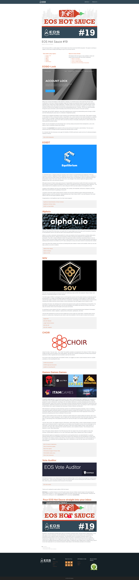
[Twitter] (71, 562)
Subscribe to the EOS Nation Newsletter (80, 62)
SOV (47, 58)
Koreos (79, 561)
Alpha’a (47, 58)
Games (47, 60)
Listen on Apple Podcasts (77, 61)
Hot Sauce (45, 546)
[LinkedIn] (69, 565)
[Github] (71, 565)
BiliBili (79, 564)
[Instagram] (66, 565)
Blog (54, 564)
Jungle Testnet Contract (48, 323)
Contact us (55, 566)
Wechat (79, 563)
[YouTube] (69, 562)
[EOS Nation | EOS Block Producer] (42, 2)
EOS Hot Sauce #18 (46, 547)
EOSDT (47, 56)
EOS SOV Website (47, 320)
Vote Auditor (48, 61)
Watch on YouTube (76, 58)
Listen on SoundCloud (76, 60)
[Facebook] (66, 562)
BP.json (54, 563)
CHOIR (47, 59)
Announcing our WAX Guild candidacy (49, 548)
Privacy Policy (55, 561)
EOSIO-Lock (48, 55)
